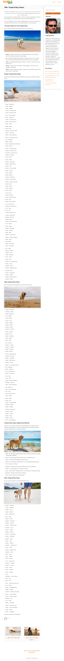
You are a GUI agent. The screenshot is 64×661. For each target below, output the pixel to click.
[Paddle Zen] (8, 2)
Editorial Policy (32, 652)
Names (5, 620)
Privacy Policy (27, 650)
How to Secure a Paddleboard (52, 71)
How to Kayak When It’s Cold (52, 73)
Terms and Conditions (35, 650)
